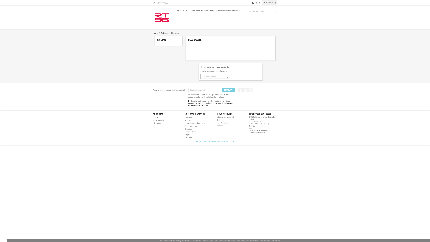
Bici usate (161, 40)
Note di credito (222, 123)
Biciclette (182, 10)
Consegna (188, 117)
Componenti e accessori (201, 10)
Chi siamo (188, 138)
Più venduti (157, 123)
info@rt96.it (260, 132)
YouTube (245, 90)
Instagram (250, 90)
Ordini (219, 120)
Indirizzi (220, 126)
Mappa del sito (190, 132)
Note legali (189, 120)
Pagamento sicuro (191, 126)
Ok (3, 241)
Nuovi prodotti (158, 120)
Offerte (155, 117)
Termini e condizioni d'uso (195, 123)
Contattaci (188, 129)
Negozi (187, 135)
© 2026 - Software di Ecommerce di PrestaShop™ (215, 142)
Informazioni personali (225, 117)
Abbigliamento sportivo (228, 10)
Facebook (240, 90)
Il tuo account (224, 114)
